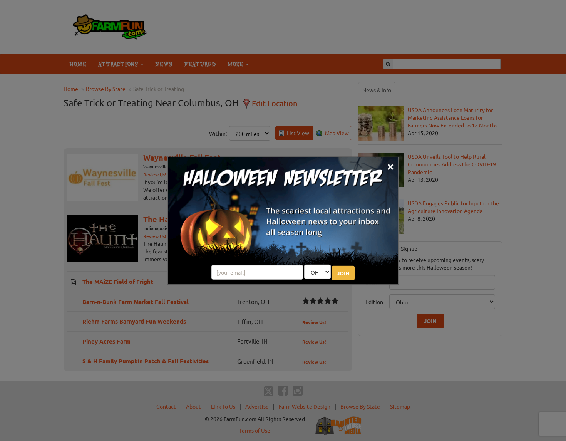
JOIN (343, 273)
